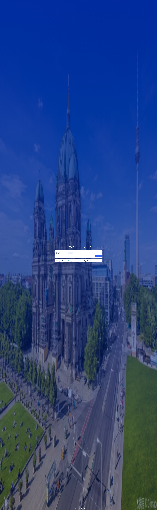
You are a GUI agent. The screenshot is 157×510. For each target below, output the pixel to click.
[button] (111, 1)
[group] (61, 253)
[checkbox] (74, 251)
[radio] (58, 251)
